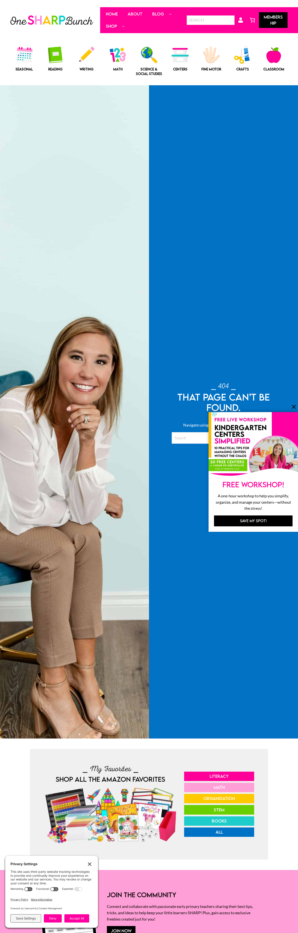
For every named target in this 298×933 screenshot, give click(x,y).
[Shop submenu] (123, 26)
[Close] (294, 407)
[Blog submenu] (170, 14)
